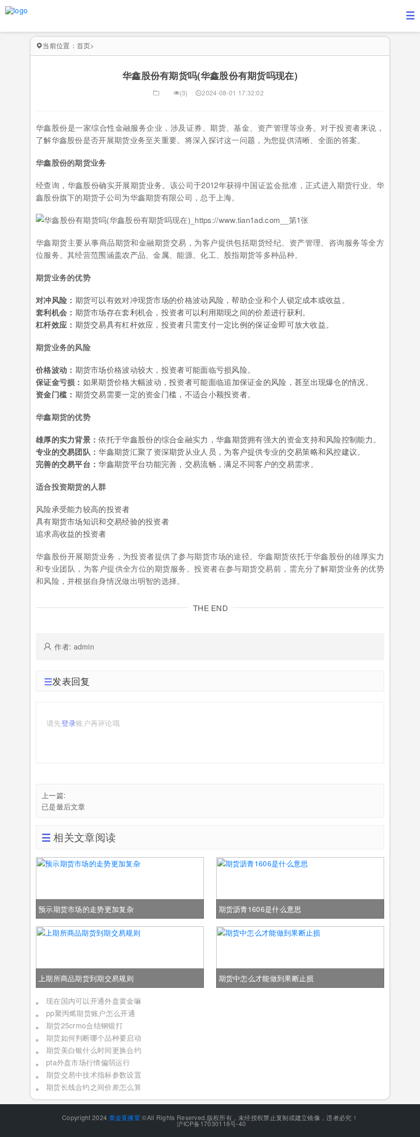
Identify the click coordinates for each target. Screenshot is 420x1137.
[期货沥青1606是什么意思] (300, 886)
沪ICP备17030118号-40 (210, 1123)
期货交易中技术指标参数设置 (93, 1074)
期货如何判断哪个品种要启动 (93, 1037)
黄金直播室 (125, 1117)
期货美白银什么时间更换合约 (93, 1050)
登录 (68, 723)
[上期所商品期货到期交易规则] (120, 955)
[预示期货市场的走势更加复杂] (120, 886)
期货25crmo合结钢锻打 (84, 1025)
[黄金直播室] (16, 9)
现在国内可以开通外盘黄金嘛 (93, 1001)
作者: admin (74, 646)
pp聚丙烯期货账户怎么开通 (90, 1013)
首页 (84, 45)
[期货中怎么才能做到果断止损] (300, 955)
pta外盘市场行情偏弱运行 (88, 1062)
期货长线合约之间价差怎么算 (93, 1087)
